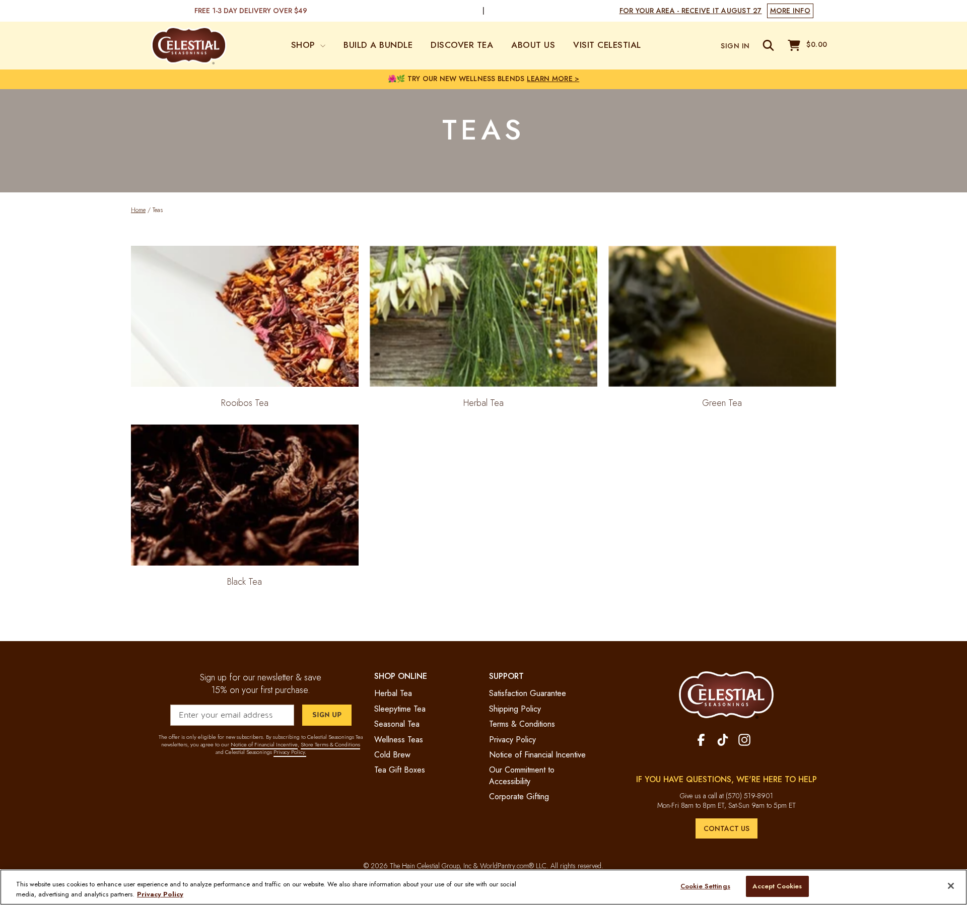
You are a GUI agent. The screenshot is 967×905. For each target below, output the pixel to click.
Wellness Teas (398, 739)
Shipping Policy (515, 709)
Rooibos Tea (244, 402)
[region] (483, 887)
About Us (533, 45)
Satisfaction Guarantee (527, 693)
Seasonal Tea (397, 724)
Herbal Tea (483, 402)
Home (138, 210)
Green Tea (722, 402)
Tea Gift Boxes (399, 770)
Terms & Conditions (522, 724)
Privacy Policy (512, 739)
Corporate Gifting (519, 796)
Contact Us (726, 828)
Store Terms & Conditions (330, 744)
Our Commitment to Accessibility (522, 775)
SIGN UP (326, 715)
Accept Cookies (777, 886)
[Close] (951, 886)
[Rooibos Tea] (245, 316)
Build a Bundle (377, 45)
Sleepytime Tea (400, 709)
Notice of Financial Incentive (264, 744)
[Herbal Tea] (483, 316)
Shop (304, 45)
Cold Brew (392, 754)
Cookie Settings (705, 886)
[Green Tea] (722, 316)
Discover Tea (462, 45)
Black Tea (244, 581)
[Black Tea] (245, 495)
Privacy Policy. (289, 752)
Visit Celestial (607, 45)
